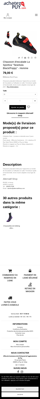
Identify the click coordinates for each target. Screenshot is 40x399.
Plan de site (20, 335)
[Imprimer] (35, 58)
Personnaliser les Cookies (20, 383)
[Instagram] (22, 372)
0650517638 (10, 186)
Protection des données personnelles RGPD (20, 331)
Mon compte (20, 344)
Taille (5, 91)
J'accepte (20, 394)
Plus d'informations (12, 87)
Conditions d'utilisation (20, 329)
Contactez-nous (20, 333)
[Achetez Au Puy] (20, 5)
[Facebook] (18, 372)
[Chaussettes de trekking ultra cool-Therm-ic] (11, 217)
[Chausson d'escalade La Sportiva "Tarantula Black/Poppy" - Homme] (8, 35)
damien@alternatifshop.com (16, 188)
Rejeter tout (20, 389)
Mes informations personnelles (20, 346)
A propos (20, 327)
